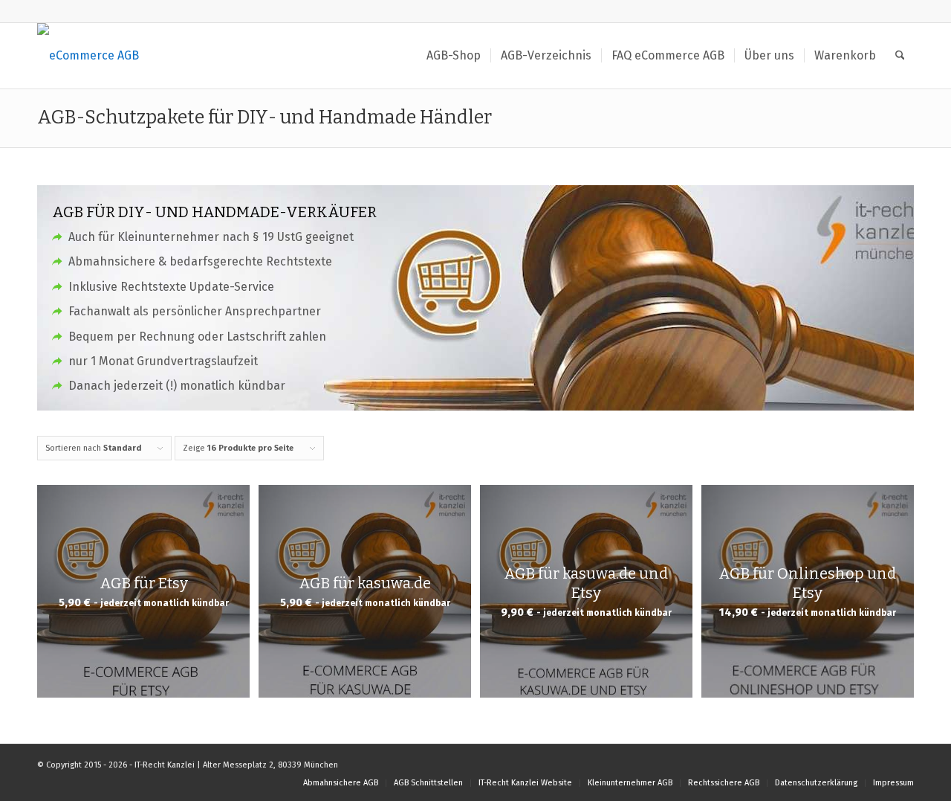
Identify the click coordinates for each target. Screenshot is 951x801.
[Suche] (900, 56)
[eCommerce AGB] (88, 56)
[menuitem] (453, 56)
